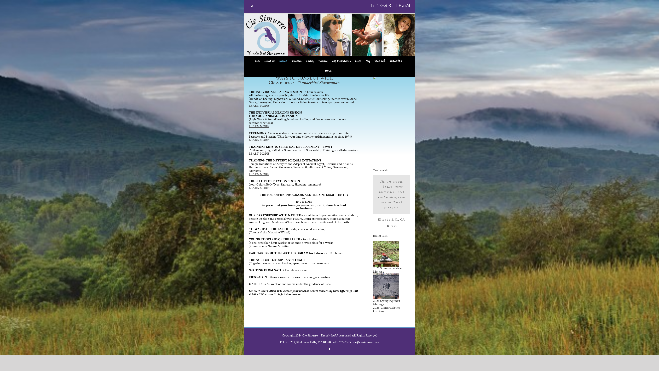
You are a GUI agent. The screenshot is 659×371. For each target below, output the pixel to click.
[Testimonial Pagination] (388, 226)
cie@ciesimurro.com (366, 342)
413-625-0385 (342, 342)
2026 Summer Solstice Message (387, 270)
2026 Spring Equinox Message (386, 302)
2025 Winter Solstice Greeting (386, 309)
